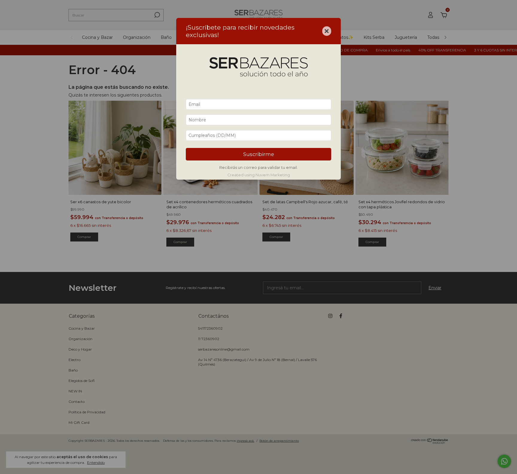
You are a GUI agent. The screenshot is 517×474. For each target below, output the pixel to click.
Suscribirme (258, 154)
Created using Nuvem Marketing (258, 175)
